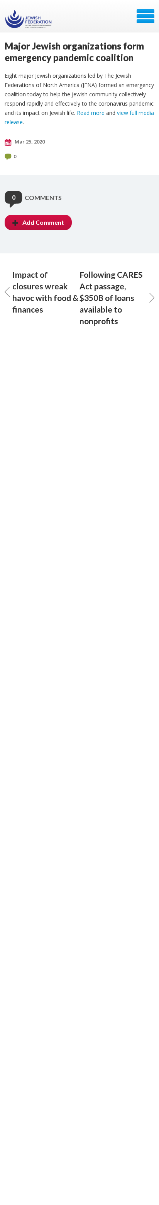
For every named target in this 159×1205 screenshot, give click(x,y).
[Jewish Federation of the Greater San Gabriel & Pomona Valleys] (29, 19)
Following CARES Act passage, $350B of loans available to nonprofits (111, 298)
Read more (91, 112)
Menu (145, 16)
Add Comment (43, 222)
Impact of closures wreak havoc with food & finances (45, 292)
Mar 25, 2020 (29, 141)
